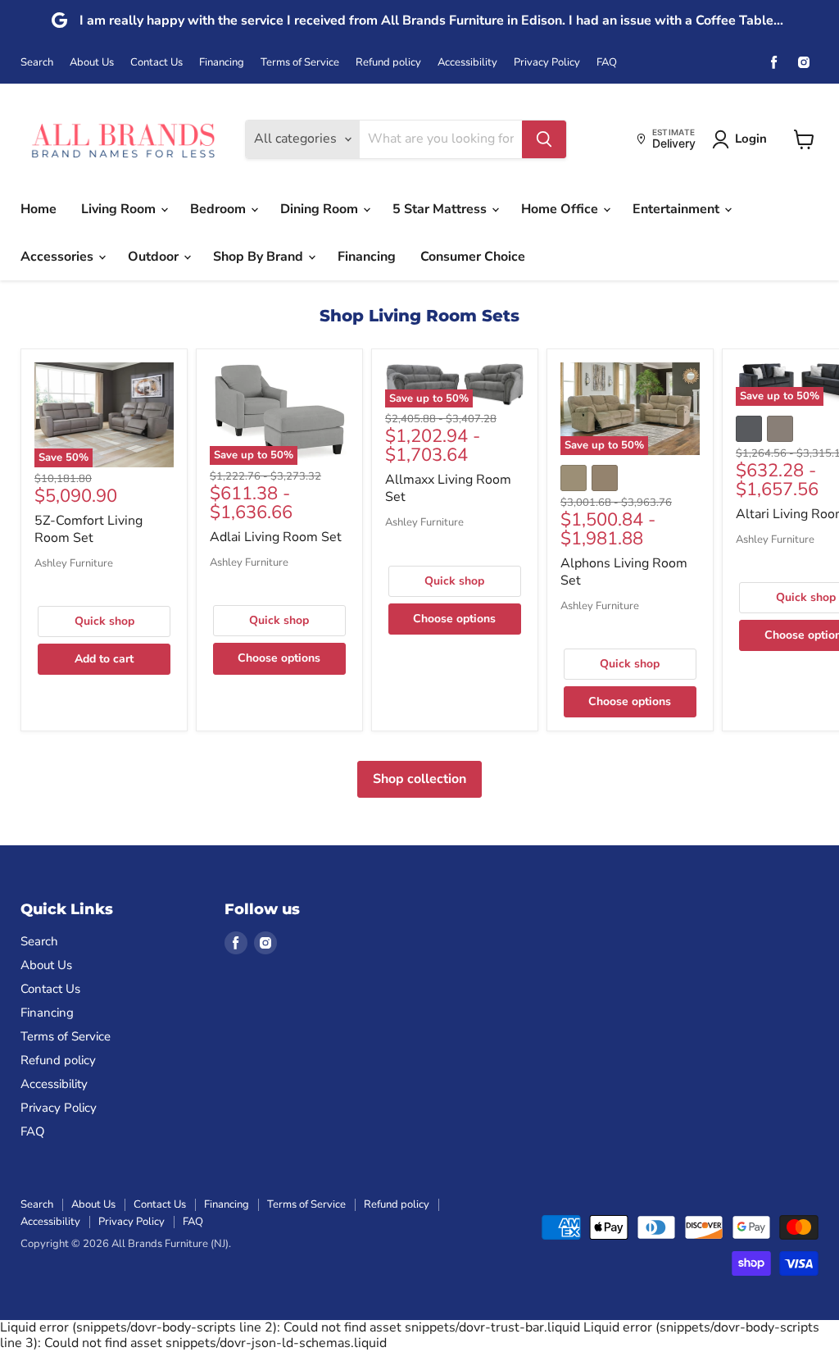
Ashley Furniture (73, 563)
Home (38, 209)
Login (751, 138)
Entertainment (678, 209)
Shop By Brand (259, 257)
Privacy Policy (547, 63)
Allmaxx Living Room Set (448, 488)
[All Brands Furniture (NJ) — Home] (122, 139)
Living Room (120, 209)
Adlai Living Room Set (276, 537)
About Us (92, 63)
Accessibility (467, 63)
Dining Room (320, 209)
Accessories (58, 257)
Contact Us (156, 63)
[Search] (544, 139)
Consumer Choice (472, 257)
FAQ (606, 63)
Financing (221, 63)
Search (36, 63)
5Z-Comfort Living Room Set (88, 529)
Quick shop (104, 621)
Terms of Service (300, 63)
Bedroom (219, 209)
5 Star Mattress (441, 209)
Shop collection (419, 779)
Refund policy (388, 63)
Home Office (561, 209)
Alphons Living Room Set (623, 572)
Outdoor (155, 257)
